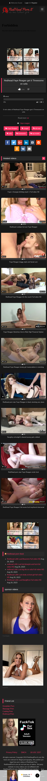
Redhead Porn (8, 714)
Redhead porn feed (15, 554)
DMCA (23, 752)
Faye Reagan (12, 128)
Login (27, 3)
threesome (22, 133)
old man (38, 128)
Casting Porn (8, 711)
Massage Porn (8, 709)
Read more (22, 118)
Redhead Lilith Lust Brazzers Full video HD (24, 559)
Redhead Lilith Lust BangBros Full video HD (24, 580)
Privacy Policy (11, 752)
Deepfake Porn (8, 706)
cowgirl (26, 128)
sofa (10, 133)
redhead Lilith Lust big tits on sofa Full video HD (25, 569)
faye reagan (25, 123)
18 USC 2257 (35, 752)
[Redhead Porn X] (19, 11)
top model (35, 133)
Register (34, 3)
